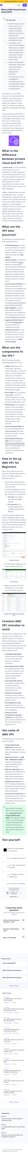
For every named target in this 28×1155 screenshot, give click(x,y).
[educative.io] (1, 5)
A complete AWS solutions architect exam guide (13, 1127)
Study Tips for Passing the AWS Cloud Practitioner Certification (12, 1136)
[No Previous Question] (7, 892)
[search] (14, 5)
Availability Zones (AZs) (18, 317)
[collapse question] (23, 920)
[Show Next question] (20, 892)
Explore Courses (14, 1102)
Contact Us (14, 914)
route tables (9, 395)
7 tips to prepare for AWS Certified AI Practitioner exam (11, 1119)
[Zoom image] (14, 140)
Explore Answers (14, 985)
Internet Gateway (10, 431)
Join (25, 5)
